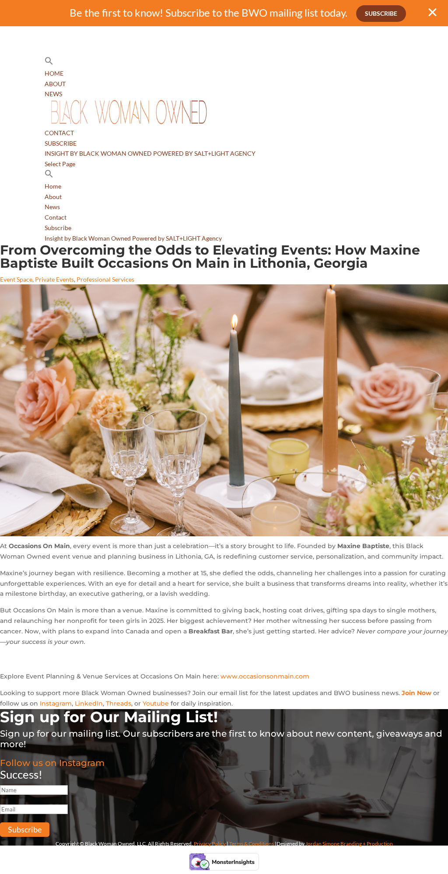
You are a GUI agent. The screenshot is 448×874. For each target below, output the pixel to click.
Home (54, 73)
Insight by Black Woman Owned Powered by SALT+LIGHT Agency (150, 153)
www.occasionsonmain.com (264, 676)
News (53, 94)
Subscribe (381, 13)
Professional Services (105, 279)
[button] (49, 62)
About (55, 83)
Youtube (156, 703)
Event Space (16, 279)
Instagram (56, 703)
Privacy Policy (210, 843)
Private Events (54, 279)
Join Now (416, 693)
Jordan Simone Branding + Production (349, 843)
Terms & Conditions (251, 843)
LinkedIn (89, 703)
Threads (118, 703)
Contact (59, 132)
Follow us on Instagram (52, 763)
